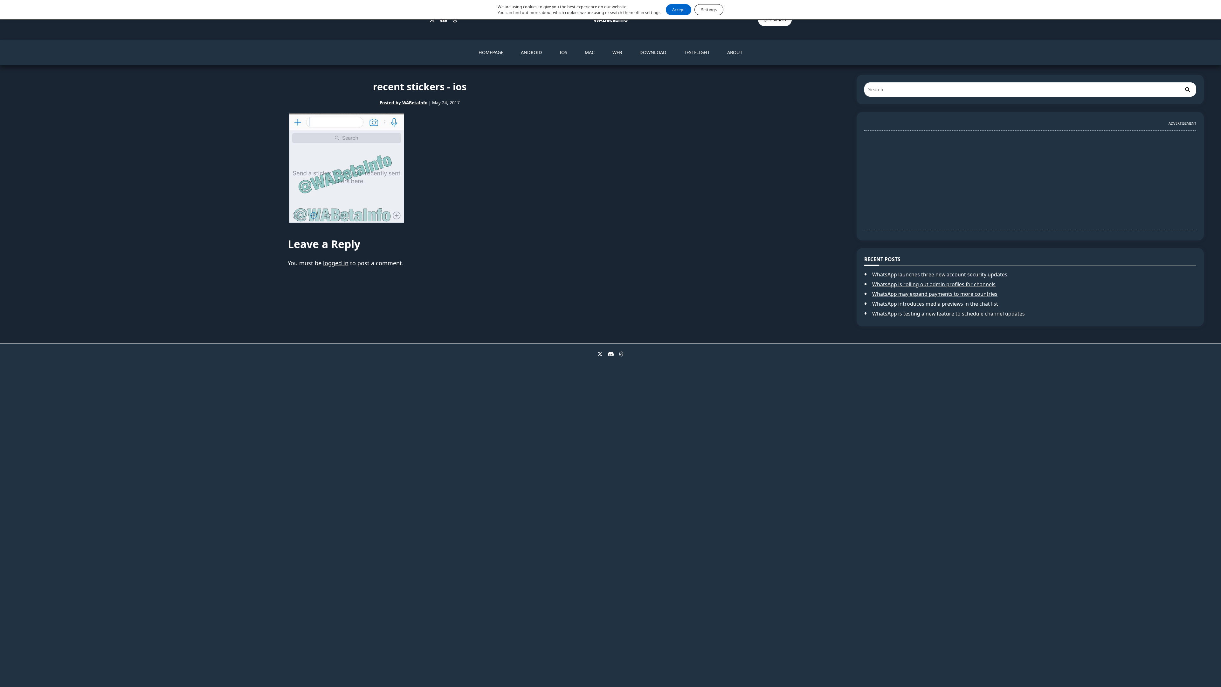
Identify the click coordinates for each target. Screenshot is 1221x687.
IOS (563, 52)
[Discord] (443, 20)
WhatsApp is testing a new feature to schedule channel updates (948, 313)
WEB (617, 52)
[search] (1187, 89)
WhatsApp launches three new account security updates (939, 274)
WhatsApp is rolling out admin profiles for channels (934, 284)
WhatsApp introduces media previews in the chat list (935, 303)
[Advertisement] (1030, 177)
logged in (335, 263)
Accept (678, 9)
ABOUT (734, 52)
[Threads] (455, 20)
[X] (432, 20)
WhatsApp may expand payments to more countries (934, 293)
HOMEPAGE (491, 52)
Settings (709, 9)
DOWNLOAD (652, 52)
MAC (590, 52)
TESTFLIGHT (697, 52)
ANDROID (531, 52)
